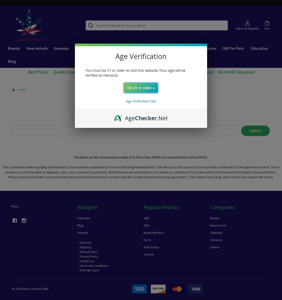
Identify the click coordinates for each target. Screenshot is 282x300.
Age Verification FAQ (141, 101)
